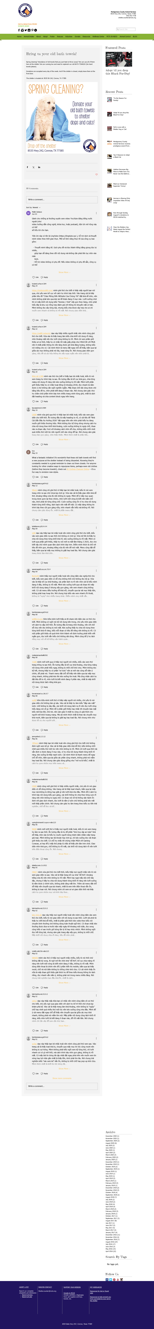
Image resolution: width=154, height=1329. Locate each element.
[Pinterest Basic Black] (32, 30)
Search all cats (27, 1297)
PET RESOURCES (96, 1287)
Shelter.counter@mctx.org (47, 1291)
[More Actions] (96, 213)
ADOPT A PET (24, 1287)
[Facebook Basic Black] (19, 30)
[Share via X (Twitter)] (33, 167)
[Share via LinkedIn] (39, 167)
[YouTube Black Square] (29, 30)
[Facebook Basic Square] (107, 1279)
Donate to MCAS (69, 1293)
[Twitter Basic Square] (110, 1279)
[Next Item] (128, 59)
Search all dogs (27, 1295)
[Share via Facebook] (27, 167)
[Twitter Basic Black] (25, 30)
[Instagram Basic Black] (22, 30)
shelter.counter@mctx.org (127, 18)
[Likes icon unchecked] (33, 277)
